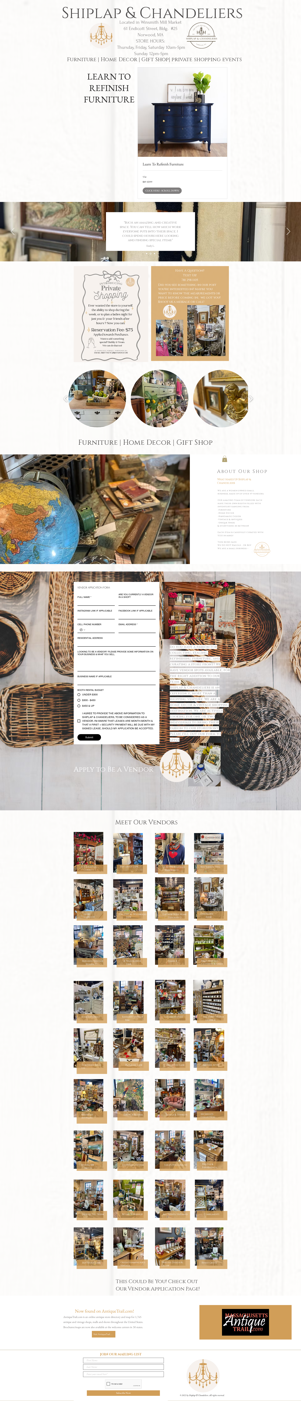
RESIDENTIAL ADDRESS (90, 638)
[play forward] (250, 398)
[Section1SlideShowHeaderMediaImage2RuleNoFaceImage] (150, 253)
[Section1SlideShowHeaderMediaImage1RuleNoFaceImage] (146, 253)
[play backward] (65, 398)
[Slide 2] (199, 634)
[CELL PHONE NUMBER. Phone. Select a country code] (82, 630)
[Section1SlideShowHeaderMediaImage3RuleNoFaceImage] (154, 253)
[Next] (288, 231)
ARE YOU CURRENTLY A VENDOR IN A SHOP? (136, 595)
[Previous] (12, 231)
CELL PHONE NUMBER (89, 624)
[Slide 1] (194, 634)
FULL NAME (84, 597)
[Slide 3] (202, 634)
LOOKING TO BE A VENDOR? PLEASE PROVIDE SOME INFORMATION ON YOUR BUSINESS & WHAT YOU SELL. (115, 653)
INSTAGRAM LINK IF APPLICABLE (94, 610)
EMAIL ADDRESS (128, 624)
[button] (162, 191)
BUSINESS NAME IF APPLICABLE (94, 676)
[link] (182, 164)
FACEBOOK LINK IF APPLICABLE (135, 610)
